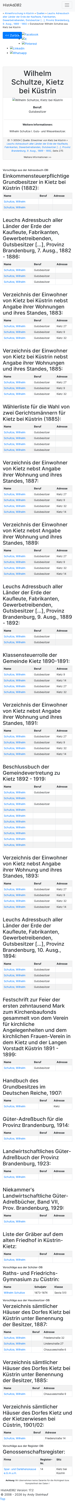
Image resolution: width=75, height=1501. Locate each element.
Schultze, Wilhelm (14, 201)
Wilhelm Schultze (14, 1292)
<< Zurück (12, 35)
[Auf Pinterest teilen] (29, 43)
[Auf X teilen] (24, 39)
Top (2, 1499)
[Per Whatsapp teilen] (18, 53)
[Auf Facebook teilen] (30, 34)
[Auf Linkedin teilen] (17, 48)
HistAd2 (12, 5)
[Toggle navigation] (67, 5)
